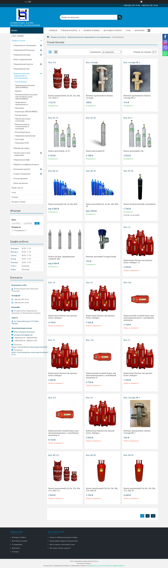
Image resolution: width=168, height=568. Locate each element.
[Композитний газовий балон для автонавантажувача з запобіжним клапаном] (140, 298)
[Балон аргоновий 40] (102, 133)
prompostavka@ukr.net (23, 335)
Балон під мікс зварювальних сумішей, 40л (61, 257)
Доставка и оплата (113, 30)
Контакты (139, 30)
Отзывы (15, 197)
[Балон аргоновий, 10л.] (140, 133)
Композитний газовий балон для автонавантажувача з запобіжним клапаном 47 (63, 433)
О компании (17, 544)
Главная (53, 30)
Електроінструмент (22, 169)
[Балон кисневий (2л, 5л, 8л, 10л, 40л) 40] (102, 186)
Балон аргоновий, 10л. (134, 151)
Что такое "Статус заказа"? (60, 548)
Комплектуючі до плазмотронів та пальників (22, 126)
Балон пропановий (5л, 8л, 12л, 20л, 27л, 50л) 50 (139, 489)
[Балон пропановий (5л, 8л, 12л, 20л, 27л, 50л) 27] (64, 78)
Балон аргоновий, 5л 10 (59, 151)
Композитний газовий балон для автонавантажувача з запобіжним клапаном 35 (101, 375)
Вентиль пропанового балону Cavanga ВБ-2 (137, 96)
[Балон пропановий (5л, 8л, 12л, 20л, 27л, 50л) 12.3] (64, 471)
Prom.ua (95, 561)
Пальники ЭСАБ (22, 143)
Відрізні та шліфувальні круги (26, 164)
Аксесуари (19, 139)
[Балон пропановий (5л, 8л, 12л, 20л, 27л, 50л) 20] (102, 471)
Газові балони (21, 81)
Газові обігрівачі (20, 178)
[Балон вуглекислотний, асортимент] (140, 186)
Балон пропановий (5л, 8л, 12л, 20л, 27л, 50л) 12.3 (64, 489)
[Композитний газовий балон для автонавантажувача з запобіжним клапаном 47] (64, 413)
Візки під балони (21, 183)
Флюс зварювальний (23, 59)
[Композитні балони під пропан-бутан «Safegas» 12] (140, 243)
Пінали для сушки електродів (23, 119)
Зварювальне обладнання (25, 45)
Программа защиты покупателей (63, 541)
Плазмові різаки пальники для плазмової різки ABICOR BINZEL (26, 96)
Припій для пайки (21, 148)
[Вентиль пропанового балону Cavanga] (102, 78)
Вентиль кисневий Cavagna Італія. (101, 256)
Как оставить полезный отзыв (62, 544)
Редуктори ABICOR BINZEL (26, 111)
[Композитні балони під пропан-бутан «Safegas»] (64, 298)
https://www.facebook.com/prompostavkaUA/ (29, 347)
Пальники (19, 108)
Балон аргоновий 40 (95, 151)
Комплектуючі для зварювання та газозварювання (89, 37)
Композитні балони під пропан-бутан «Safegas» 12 (138, 261)
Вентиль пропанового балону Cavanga (99, 96)
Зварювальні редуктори (25, 135)
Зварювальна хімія (22, 160)
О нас (128, 30)
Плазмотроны (21, 115)
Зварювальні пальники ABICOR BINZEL (25, 86)
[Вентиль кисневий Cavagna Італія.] (102, 239)
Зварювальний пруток (23, 64)
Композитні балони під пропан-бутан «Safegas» (63, 316)
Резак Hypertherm (22, 132)
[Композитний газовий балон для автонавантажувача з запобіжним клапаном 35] (102, 356)
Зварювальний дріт (22, 54)
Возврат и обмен (92, 30)
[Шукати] (119, 16)
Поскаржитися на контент (96, 566)
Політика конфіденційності (115, 566)
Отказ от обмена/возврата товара (63, 537)
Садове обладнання (22, 174)
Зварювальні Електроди (24, 50)
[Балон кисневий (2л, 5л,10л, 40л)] (64, 186)
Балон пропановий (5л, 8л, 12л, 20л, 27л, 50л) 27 (64, 96)
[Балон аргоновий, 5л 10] (64, 133)
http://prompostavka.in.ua (24, 332)
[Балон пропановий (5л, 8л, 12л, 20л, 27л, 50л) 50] (140, 471)
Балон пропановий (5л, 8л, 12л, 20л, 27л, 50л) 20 (102, 489)
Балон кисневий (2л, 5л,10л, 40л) (62, 204)
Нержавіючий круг (22, 69)
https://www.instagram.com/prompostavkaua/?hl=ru (29, 353)
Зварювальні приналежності (21, 103)
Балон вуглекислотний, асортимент (140, 204)
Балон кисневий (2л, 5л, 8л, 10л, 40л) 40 (102, 205)
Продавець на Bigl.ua (84, 563)
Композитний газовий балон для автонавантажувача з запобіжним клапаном (139, 317)
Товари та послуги (58, 37)
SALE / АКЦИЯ (17, 36)
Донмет (18, 91)
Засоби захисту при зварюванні (22, 154)
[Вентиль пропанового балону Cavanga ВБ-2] (140, 78)
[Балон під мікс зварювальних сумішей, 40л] (64, 239)
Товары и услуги (69, 30)
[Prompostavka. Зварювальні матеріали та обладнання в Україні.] (22, 14)
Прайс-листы (17, 187)
